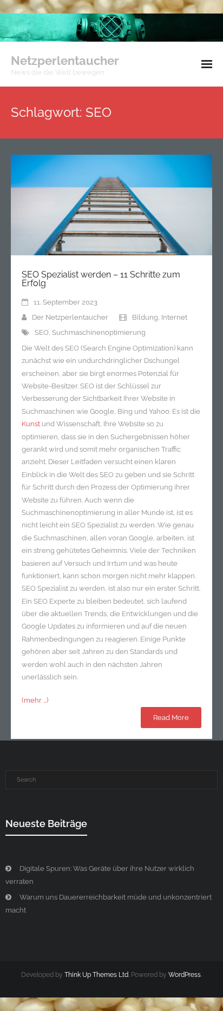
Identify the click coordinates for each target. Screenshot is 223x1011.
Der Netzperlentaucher (70, 317)
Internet (174, 317)
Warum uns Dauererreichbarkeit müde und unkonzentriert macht (108, 903)
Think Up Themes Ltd (96, 975)
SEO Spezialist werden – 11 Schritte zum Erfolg (101, 278)
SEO (42, 332)
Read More (171, 717)
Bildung (145, 317)
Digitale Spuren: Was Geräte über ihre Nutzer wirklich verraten (99, 874)
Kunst (31, 424)
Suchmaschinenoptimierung (99, 332)
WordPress (184, 975)
